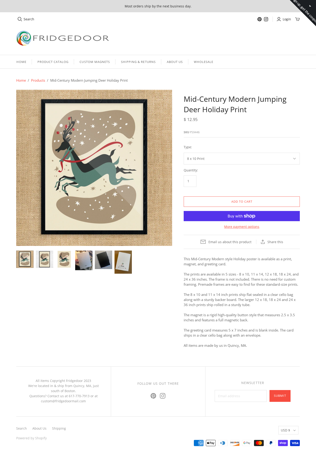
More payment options (241, 226)
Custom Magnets (95, 62)
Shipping (59, 428)
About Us (175, 62)
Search (29, 19)
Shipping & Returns (138, 62)
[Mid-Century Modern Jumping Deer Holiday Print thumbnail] (25, 259)
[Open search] (20, 19)
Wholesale (203, 62)
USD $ (285, 430)
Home (21, 62)
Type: (188, 147)
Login (287, 19)
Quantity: (191, 170)
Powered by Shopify (31, 438)
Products (38, 80)
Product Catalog (53, 62)
